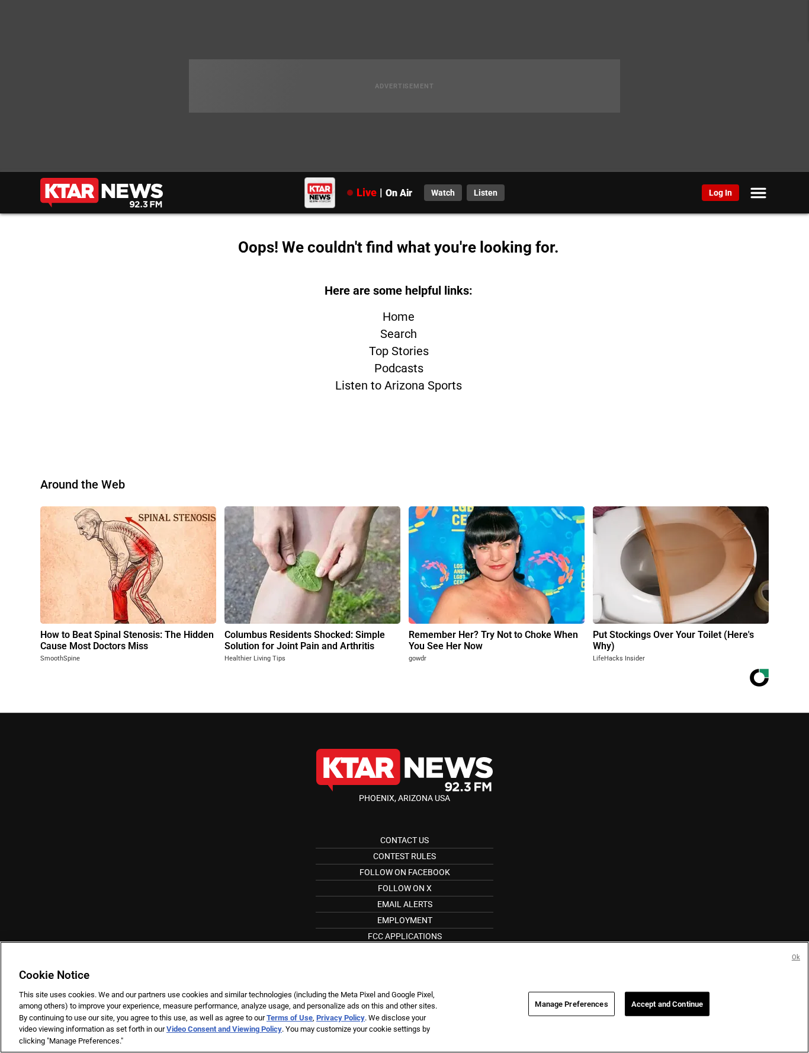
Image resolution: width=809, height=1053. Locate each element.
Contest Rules (404, 856)
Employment (404, 920)
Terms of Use (290, 1017)
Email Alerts (404, 904)
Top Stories (399, 351)
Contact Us (404, 840)
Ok (796, 957)
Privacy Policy (340, 1017)
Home (399, 316)
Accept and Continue (667, 1003)
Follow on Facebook (404, 872)
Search (398, 334)
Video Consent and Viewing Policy (224, 1029)
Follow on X (405, 888)
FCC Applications (405, 936)
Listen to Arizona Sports (398, 385)
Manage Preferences (571, 1003)
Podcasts (398, 368)
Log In (720, 192)
